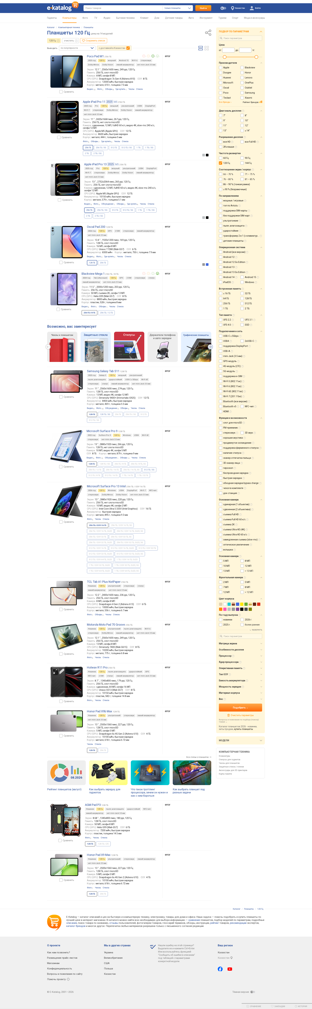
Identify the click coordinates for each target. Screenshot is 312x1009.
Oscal (226, 87)
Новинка (92, 586)
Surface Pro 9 (105, 435)
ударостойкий (115, 379)
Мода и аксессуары (254, 18)
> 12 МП (249, 592)
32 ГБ (248, 293)
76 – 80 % (228, 179)
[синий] (207, 264)
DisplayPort (150, 106)
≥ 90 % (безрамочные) (235, 189)
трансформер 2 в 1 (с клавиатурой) (242, 235)
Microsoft (228, 82)
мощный (112, 60)
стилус (152, 278)
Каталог (51, 27)
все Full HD (250, 141)
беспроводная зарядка (235, 473)
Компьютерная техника (69, 27)
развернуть (257, 630)
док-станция (230, 493)
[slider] (224, 57)
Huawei (227, 77)
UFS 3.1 (249, 319)
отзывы (113, 922)
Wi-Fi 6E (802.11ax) (233, 391)
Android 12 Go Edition (234, 262)
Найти (203, 8)
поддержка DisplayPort (235, 346)
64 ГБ (226, 298)
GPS (110, 231)
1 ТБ (138, 147)
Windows (127, 435)
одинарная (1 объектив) (236, 504)
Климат (144, 18)
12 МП (248, 566)
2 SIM (117, 231)
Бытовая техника (125, 18)
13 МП (226, 571)
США (107, 963)
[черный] (207, 155)
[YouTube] (230, 969)
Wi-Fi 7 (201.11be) (232, 396)
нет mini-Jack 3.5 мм (146, 65)
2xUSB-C (249, 341)
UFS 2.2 (227, 319)
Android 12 (228, 257)
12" (246, 125)
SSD (247, 324)
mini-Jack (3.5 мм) (232, 356)
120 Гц (52, 40)
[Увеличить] (67, 71)
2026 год (92, 231)
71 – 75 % (250, 174)
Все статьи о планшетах (197, 757)
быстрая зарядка (232, 478)
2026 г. (248, 619)
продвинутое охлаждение (237, 442)
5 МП (225, 561)
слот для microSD (232, 422)
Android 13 (228, 267)
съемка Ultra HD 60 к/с (235, 534)
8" (246, 115)
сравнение (194, 920)
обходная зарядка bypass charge (241, 483)
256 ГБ (103, 263)
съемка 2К (229, 524)
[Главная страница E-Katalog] (63, 8)
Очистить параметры (242, 715)
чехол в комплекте (233, 488)
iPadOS (227, 282)
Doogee (227, 72)
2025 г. (226, 624)
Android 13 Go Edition (234, 272)
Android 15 (123, 60)
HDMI (226, 411)
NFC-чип (152, 490)
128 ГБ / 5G (105, 414)
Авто (191, 18)
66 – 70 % (228, 174)
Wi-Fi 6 (134, 60)
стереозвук (146, 60)
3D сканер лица (231, 463)
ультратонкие (230, 220)
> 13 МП (249, 571)
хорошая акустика (233, 437)
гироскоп (228, 468)
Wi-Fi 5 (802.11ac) (232, 381)
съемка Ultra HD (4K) (234, 529)
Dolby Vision (107, 65)
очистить (69, 40)
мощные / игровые (233, 200)
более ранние (252, 624)
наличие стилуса (232, 453)
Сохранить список (95, 40)
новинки (227, 619)
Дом (156, 18)
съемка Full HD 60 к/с (234, 519)
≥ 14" (247, 130)
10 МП (226, 566)
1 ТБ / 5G (149, 147)
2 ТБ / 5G (97, 153)
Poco (225, 92)
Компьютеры (70, 18)
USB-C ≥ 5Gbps (131, 379)
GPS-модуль (230, 361)
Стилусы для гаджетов (229, 759)
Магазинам (53, 963)
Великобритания (113, 957)
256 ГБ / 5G (101, 147)
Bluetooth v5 (229, 406)
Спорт (235, 18)
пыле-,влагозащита (97, 379)
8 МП (247, 561)
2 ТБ (87, 153)
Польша (108, 968)
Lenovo (248, 77)
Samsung (250, 92)
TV (96, 18)
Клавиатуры (224, 756)
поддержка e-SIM (232, 376)
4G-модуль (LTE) (232, 366)
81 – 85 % (250, 179)
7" (224, 115)
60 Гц (226, 158)
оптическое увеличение (236, 544)
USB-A (226, 351)
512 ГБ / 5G (127, 147)
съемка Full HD (231, 514)
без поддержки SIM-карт (236, 215)
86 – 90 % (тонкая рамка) (236, 184)
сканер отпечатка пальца (237, 458)
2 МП (225, 582)
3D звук (249, 432)
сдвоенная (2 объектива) (237, 509)
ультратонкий (128, 106)
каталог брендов (75, 926)
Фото (85, 18)
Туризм (222, 18)
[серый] (203, 264)
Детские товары (174, 18)
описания (71, 922)
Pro (96, 106)
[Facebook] (220, 969)
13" (225, 130)
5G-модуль (229, 371)
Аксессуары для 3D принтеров (233, 770)
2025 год (92, 60)
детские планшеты (233, 241)
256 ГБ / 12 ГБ (106, 313)
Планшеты (88, 27)
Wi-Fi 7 (87, 110)
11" (225, 125)
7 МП (225, 587)
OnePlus (249, 82)
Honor (248, 72)
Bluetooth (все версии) (235, 401)
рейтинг (214, 922)
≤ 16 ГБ (227, 293)
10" (246, 120)
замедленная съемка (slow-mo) (240, 539)
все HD (226, 141)
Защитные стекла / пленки (231, 767)
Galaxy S (102, 375)
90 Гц (247, 158)
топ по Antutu (230, 205)
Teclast (227, 97)
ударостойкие (230, 230)
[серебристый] (203, 155)
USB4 (139, 106)
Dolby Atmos (93, 65)
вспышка (228, 549)
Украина (108, 952)
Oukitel (248, 87)
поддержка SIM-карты (235, 210)
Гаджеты (52, 18)
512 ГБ (114, 147)
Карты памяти (225, 774)
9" (224, 120)
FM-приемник (230, 427)
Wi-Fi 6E (144, 379)
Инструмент (206, 18)
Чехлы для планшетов (229, 763)
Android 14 (228, 277)
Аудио (107, 18)
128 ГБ (248, 298)
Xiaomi (248, 97)
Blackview (250, 67)
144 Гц (248, 163)
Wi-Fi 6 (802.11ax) (232, 386)
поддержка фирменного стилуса (241, 448)
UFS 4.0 (227, 324)
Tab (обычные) (100, 278)
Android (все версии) (234, 252)
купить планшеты (243, 729)
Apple (226, 67)
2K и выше (228, 146)
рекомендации (238, 922)
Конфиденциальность (59, 968)
